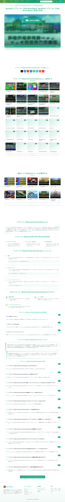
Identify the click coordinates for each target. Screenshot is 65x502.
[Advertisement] (32, 56)
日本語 (55, 488)
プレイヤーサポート (40, 488)
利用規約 (38, 491)
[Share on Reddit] (40, 71)
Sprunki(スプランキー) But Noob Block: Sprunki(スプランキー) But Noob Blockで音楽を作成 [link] (29, 5)
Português (52, 490)
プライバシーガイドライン (42, 489)
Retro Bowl (17, 0)
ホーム (11, 0)
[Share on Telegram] (37, 71)
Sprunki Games (11, 5)
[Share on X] (22, 71)
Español (59, 488)
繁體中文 (59, 490)
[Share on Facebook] (25, 71)
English (52, 488)
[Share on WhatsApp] (34, 71)
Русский (55, 490)
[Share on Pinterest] (43, 71)
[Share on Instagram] (28, 71)
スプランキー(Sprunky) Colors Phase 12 (28, 353)
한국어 (52, 491)
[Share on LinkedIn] (31, 71)
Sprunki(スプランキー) (29, 1)
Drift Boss (22, 0)
